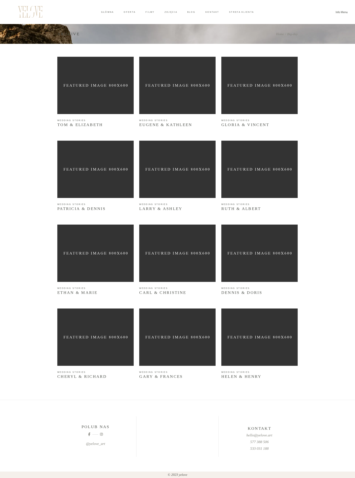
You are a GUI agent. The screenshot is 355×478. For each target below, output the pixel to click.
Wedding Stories (71, 120)
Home (280, 34)
